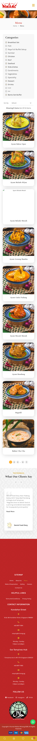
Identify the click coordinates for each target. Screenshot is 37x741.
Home (15, 26)
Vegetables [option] (12, 74)
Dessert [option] (11, 81)
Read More (10, 511)
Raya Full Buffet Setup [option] (17, 49)
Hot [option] (9, 91)
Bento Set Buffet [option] (15, 95)
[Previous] (16, 482)
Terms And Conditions (13, 598)
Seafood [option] (11, 63)
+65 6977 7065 (18, 665)
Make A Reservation (11, 584)
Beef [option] (10, 60)
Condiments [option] (13, 70)
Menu (25, 580)
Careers (29, 584)
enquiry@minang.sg (18, 633)
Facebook (10, 697)
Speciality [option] (12, 77)
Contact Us (18, 588)
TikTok (31, 697)
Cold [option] (9, 88)
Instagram (21, 697)
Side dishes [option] (13, 67)
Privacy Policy (26, 598)
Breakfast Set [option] (13, 42)
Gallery (22, 584)
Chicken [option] (11, 56)
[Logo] (9, 5)
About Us (18, 580)
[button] (18, 84)
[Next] (21, 482)
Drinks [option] (11, 84)
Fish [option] (9, 46)
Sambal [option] (11, 53)
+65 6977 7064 (18, 625)
